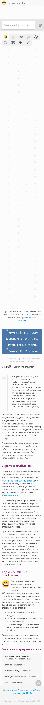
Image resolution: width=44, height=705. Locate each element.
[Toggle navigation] (39, 3)
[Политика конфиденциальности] (27, 693)
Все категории (10, 690)
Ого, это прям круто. (13, 683)
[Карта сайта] (31, 693)
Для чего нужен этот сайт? (16, 665)
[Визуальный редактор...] (18, 25)
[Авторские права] (23, 693)
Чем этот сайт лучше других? (17, 671)
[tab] (5, 37)
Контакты (17, 693)
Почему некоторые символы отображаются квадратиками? (18, 657)
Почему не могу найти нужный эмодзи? (21, 677)
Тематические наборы (29, 690)
